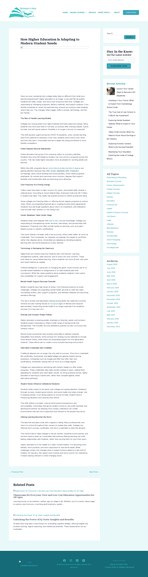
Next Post (94, 472)
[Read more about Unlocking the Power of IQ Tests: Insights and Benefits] (36, 515)
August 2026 (112, 264)
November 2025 (113, 299)
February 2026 (113, 288)
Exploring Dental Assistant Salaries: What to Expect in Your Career (121, 123)
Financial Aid (112, 205)
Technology (111, 243)
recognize (54, 304)
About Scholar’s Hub (118, 564)
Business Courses (114, 181)
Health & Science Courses (117, 212)
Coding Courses (113, 189)
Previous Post (16, 472)
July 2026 (111, 268)
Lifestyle (110, 224)
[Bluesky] (83, 560)
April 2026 (111, 280)
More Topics (104, 12)
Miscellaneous (112, 228)
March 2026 (112, 284)
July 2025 (111, 311)
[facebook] (64, 560)
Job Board (111, 216)
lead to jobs (53, 221)
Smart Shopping (113, 240)
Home (65, 12)
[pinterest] (77, 560)
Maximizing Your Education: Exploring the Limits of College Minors (120, 155)
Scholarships (112, 236)
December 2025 (113, 295)
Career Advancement (115, 185)
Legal (109, 220)
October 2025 (112, 303)
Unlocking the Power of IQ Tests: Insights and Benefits (43, 519)
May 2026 (111, 276)
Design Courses (113, 193)
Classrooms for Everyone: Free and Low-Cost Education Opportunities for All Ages (53, 496)
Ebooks (92, 12)
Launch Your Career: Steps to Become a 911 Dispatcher (126, 92)
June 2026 (111, 272)
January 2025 (112, 323)
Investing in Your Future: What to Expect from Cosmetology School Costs (120, 103)
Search (110, 33)
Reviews (110, 232)
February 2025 (113, 319)
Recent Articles (116, 83)
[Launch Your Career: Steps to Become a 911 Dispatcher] (111, 91)
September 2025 (113, 307)
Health (109, 208)
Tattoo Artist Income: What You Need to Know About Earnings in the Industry (121, 135)
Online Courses (77, 12)
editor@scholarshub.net (28, 565)
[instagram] (70, 560)
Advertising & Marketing (116, 177)
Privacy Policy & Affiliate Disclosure (119, 567)
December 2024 (113, 326)
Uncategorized (113, 247)
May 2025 (111, 315)
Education (111, 201)
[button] (86, 12)
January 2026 (112, 291)
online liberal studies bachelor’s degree (64, 168)
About (117, 12)
